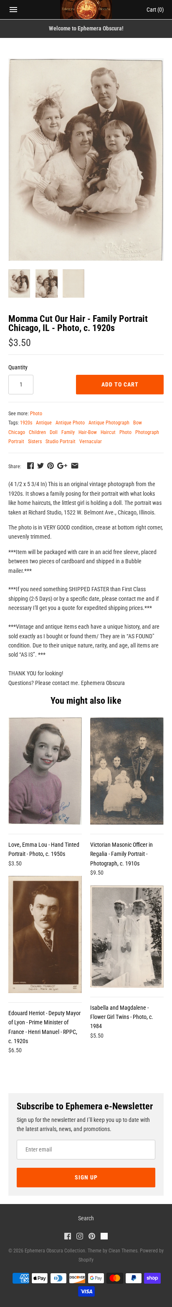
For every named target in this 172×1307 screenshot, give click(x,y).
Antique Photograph (109, 423)
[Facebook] (67, 1237)
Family (68, 432)
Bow (137, 423)
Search (86, 1218)
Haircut (108, 432)
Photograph (147, 432)
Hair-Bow (87, 432)
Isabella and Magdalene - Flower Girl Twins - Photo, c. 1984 (121, 1017)
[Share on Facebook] (30, 465)
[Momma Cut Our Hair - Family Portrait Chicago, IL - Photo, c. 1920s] (86, 160)
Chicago (16, 432)
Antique (44, 423)
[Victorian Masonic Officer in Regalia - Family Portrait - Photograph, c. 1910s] (127, 771)
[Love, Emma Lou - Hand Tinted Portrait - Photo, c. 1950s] (45, 770)
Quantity (18, 367)
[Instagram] (79, 1237)
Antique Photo (70, 423)
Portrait (16, 441)
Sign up (86, 1177)
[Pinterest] (92, 1237)
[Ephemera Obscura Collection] (86, 9)
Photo (36, 413)
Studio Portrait (61, 441)
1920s (26, 423)
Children (37, 432)
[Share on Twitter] (40, 465)
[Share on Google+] (62, 465)
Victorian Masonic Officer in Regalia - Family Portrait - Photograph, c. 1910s (121, 854)
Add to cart (120, 384)
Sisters (35, 441)
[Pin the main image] (50, 465)
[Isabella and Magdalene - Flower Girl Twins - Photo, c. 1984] (127, 936)
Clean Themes (123, 1251)
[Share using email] (75, 465)
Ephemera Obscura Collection (55, 1251)
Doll (54, 432)
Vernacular (90, 441)
